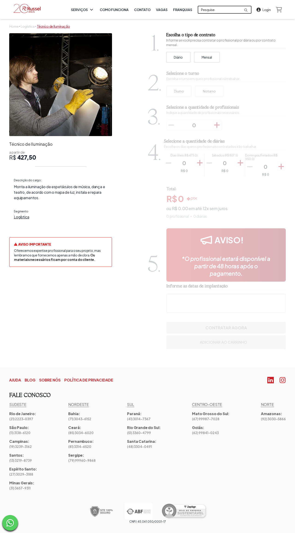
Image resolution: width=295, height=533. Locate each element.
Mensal (207, 57)
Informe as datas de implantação (197, 286)
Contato (142, 10)
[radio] (179, 91)
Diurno (179, 91)
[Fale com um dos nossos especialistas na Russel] (10, 523)
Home (13, 26)
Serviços (79, 10)
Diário (178, 57)
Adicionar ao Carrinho (223, 342)
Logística (28, 26)
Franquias (182, 10)
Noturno (209, 91)
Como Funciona (114, 10)
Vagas (162, 10)
